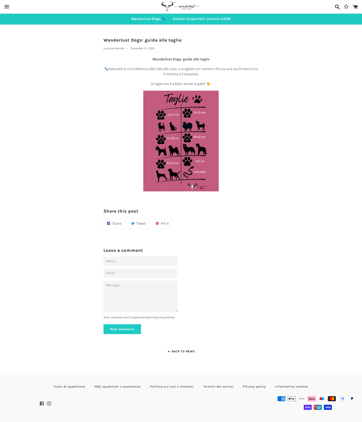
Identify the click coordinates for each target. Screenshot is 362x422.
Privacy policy (254, 386)
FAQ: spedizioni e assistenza (117, 386)
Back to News (183, 351)
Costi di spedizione (69, 386)
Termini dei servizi (218, 386)
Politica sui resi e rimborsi (172, 386)
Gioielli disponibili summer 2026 (202, 19)
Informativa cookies (291, 386)
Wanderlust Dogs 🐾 (148, 19)
